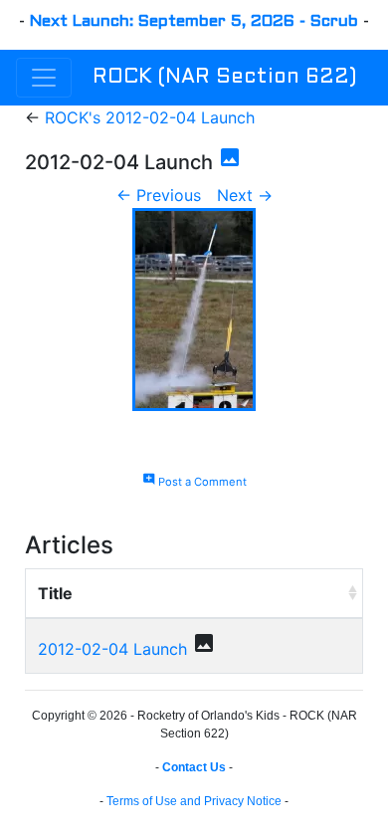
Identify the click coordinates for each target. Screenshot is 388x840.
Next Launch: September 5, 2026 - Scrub (194, 21)
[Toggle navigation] (44, 78)
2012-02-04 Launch (112, 649)
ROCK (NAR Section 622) (224, 78)
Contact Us (194, 767)
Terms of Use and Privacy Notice (194, 801)
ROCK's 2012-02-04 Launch (150, 117)
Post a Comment (194, 482)
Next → (245, 195)
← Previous (158, 195)
